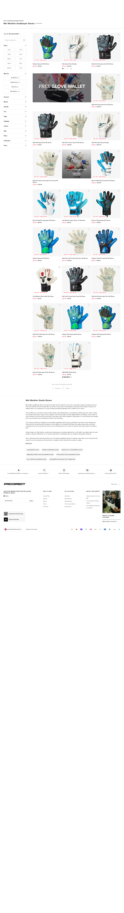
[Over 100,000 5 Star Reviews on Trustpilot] (18, 471)
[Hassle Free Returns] (44, 471)
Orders (44, 504)
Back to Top (114, 484)
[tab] (6, 496)
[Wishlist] (59, 34)
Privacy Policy (68, 506)
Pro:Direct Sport (33, 529)
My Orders (67, 496)
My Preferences (68, 501)
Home (4, 20)
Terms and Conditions (70, 504)
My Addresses (68, 498)
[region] (62, 454)
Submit (31, 500)
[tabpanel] (18, 501)
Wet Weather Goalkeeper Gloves (15, 20)
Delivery (45, 498)
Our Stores (45, 506)
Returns (45, 501)
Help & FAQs (46, 496)
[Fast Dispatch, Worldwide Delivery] (87, 471)
